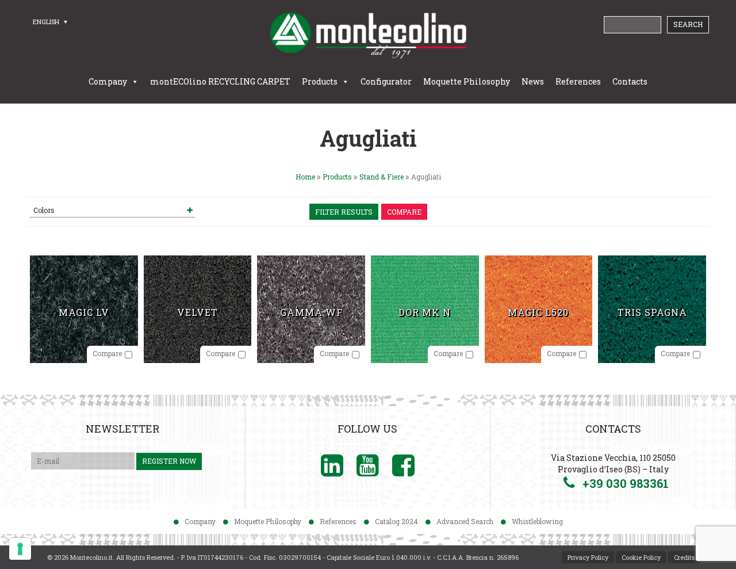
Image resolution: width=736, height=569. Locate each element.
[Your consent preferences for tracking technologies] (20, 549)
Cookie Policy (641, 557)
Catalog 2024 (396, 521)
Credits (684, 557)
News (533, 81)
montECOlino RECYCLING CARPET (220, 81)
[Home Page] (368, 35)
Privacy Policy (588, 557)
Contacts (629, 81)
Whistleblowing (537, 521)
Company (108, 81)
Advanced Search (464, 521)
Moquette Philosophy (466, 81)
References (578, 81)
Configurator (386, 81)
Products (320, 81)
